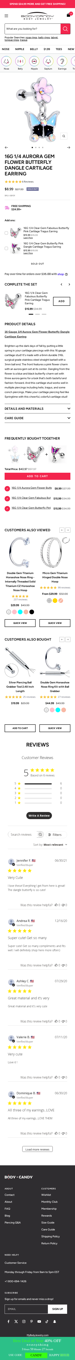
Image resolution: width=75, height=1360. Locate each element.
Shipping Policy (50, 1236)
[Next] (68, 147)
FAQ (7, 1208)
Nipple (19, 49)
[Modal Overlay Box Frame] (37, 1348)
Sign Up (57, 1309)
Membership (49, 1208)
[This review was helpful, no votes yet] (56, 905)
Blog (7, 1215)
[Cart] (68, 15)
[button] (61, 530)
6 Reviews (28, 181)
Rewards (46, 1215)
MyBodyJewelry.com (37, 1335)
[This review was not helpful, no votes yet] (63, 905)
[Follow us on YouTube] (39, 1321)
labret (54, 37)
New (71, 49)
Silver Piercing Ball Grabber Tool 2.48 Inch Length (20, 687)
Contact (9, 1195)
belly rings (44, 37)
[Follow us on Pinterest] (31, 1321)
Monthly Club (49, 1201)
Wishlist (46, 1195)
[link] (8, 612)
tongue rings (12, 40)
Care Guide (48, 1229)
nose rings (31, 37)
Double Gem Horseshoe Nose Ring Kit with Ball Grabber (54, 687)
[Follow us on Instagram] (24, 1321)
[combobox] (50, 844)
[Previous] (6, 147)
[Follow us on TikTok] (47, 1321)
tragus (23, 40)
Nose (5, 49)
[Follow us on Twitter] (16, 1321)
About (8, 1201)
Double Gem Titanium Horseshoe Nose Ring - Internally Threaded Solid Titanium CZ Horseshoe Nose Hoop (20, 581)
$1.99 (47, 49)
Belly (34, 49)
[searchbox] (22, 834)
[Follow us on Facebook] (8, 1321)
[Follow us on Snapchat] (54, 1321)
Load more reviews (37, 1149)
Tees (59, 49)
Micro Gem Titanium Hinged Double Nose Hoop (55, 577)
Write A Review (39, 815)
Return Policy (49, 1243)
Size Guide (47, 1222)
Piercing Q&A (13, 1222)
